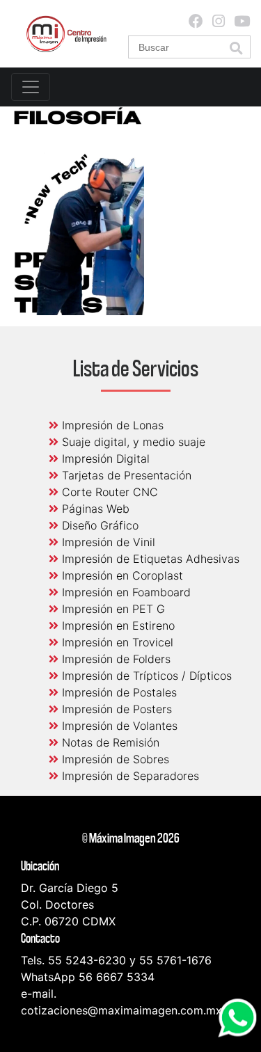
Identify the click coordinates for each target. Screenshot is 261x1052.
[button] (236, 48)
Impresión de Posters (115, 709)
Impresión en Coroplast (120, 575)
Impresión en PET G (111, 609)
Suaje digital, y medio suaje (131, 442)
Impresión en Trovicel (115, 642)
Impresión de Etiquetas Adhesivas (148, 559)
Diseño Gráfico (98, 525)
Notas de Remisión (108, 742)
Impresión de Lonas (111, 425)
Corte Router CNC (108, 492)
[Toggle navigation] (30, 87)
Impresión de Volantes (117, 726)
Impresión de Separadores (128, 776)
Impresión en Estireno (116, 625)
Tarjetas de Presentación (124, 475)
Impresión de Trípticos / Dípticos (145, 676)
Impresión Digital (104, 458)
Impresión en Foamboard (124, 592)
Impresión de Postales (117, 692)
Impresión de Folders (114, 659)
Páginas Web (93, 509)
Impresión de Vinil (106, 542)
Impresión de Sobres (113, 759)
